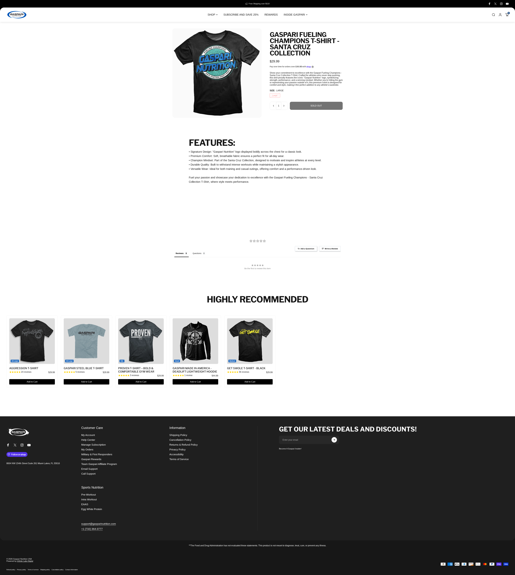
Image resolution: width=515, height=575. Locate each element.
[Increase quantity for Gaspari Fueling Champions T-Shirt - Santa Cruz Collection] (284, 106)
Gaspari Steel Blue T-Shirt (84, 368)
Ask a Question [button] (307, 248)
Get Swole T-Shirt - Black (246, 368)
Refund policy (10, 569)
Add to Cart (32, 382)
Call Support (88, 473)
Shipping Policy (178, 435)
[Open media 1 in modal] (217, 73)
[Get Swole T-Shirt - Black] (250, 341)
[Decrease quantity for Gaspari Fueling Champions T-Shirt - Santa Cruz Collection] (273, 106)
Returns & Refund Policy (183, 444)
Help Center (88, 439)
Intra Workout (89, 499)
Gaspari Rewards (91, 459)
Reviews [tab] (180, 253)
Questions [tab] (197, 253)
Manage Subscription (93, 444)
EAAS (84, 504)
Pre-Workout (88, 494)
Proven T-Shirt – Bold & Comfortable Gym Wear (136, 370)
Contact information (71, 569)
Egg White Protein (91, 509)
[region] (257, 351)
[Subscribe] (334, 439)
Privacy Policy (177, 449)
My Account (88, 435)
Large (274, 95)
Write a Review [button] (331, 248)
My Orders (87, 449)
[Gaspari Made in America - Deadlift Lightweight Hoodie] (195, 341)
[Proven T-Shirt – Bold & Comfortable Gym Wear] (141, 341)
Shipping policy (45, 569)
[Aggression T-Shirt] (32, 341)
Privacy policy (21, 569)
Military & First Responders (96, 454)
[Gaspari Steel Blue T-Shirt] (86, 341)
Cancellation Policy (180, 439)
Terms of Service (179, 459)
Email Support (89, 468)
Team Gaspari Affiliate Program (99, 464)
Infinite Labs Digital (25, 561)
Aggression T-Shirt (23, 368)
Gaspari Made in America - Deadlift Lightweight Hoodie (195, 370)
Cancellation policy (58, 569)
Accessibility (176, 454)
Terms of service (33, 569)
